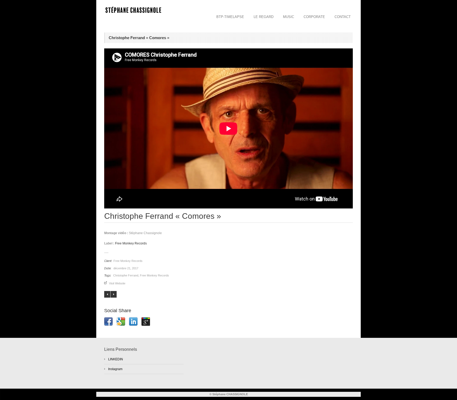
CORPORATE (314, 17)
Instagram (115, 369)
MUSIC (288, 17)
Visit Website (117, 283)
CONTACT (343, 17)
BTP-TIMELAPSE (230, 17)
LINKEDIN (115, 359)
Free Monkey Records (131, 243)
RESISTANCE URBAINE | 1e (107, 294)
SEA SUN (114, 294)
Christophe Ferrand (125, 275)
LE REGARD (263, 17)
